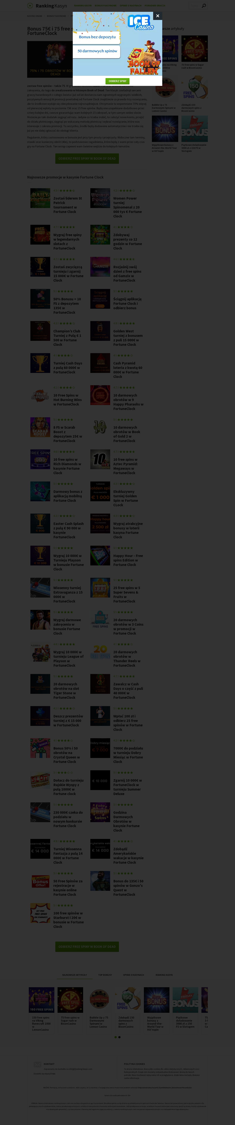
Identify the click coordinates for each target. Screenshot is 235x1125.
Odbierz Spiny (117, 81)
